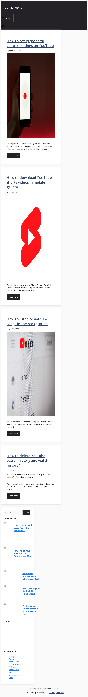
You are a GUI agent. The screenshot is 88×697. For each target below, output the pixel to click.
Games (12, 659)
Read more (13, 155)
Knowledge (14, 661)
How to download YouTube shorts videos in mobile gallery (29, 182)
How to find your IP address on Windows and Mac (22, 553)
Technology (14, 669)
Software (13, 667)
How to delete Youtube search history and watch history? (27, 460)
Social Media (15, 664)
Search (26, 513)
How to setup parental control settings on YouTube (30, 43)
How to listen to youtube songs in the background (27, 321)
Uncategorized (15, 675)
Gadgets (12, 656)
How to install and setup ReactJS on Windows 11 (23, 528)
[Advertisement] (17, 636)
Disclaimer (47, 688)
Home (55, 688)
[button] (3, 26)
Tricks (11, 672)
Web (11, 677)
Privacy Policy (35, 688)
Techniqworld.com (56, 692)
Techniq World (12, 7)
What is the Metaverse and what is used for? (30, 576)
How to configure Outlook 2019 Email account (31, 591)
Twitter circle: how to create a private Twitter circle (30, 610)
